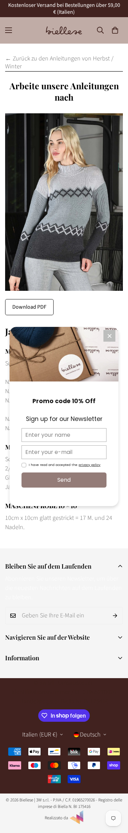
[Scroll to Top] (116, 796)
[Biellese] (64, 30)
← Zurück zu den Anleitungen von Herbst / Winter (59, 62)
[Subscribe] (115, 615)
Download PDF (29, 307)
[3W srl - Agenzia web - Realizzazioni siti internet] (76, 823)
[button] (115, 30)
